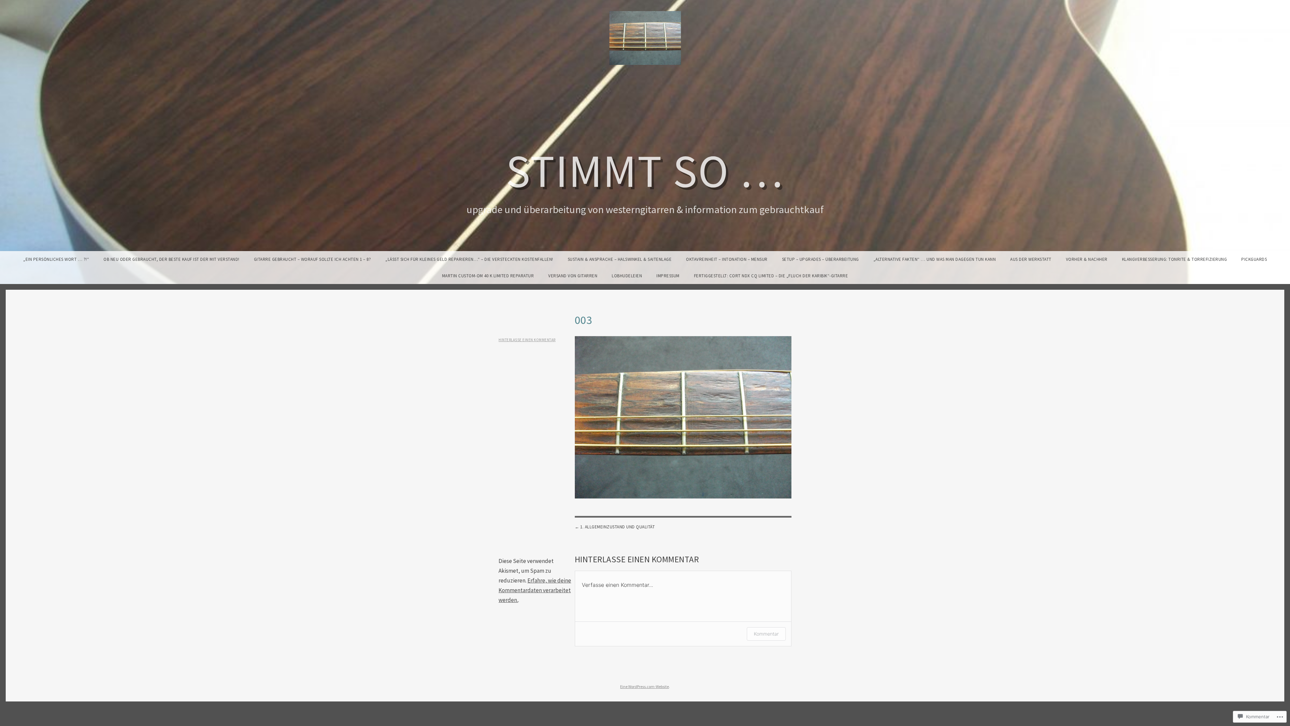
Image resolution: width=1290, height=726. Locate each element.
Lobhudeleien (627, 276)
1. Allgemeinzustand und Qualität (617, 527)
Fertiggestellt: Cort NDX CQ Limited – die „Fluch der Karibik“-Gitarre (771, 276)
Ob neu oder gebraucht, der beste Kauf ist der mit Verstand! (171, 259)
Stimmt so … (645, 170)
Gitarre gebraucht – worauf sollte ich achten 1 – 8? (312, 259)
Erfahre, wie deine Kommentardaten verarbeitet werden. (535, 590)
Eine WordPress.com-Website (644, 686)
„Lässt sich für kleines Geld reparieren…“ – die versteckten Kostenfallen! (469, 259)
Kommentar (766, 634)
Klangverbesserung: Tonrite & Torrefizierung (1174, 259)
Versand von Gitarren (572, 276)
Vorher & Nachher (1087, 259)
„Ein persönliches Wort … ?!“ (56, 259)
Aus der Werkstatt (1030, 259)
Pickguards (1254, 259)
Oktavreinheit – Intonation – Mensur (727, 259)
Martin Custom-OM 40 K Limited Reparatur (488, 276)
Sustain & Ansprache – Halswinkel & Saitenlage (620, 259)
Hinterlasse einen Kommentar (527, 339)
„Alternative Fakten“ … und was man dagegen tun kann (934, 259)
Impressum (668, 276)
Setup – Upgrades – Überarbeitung (820, 259)
